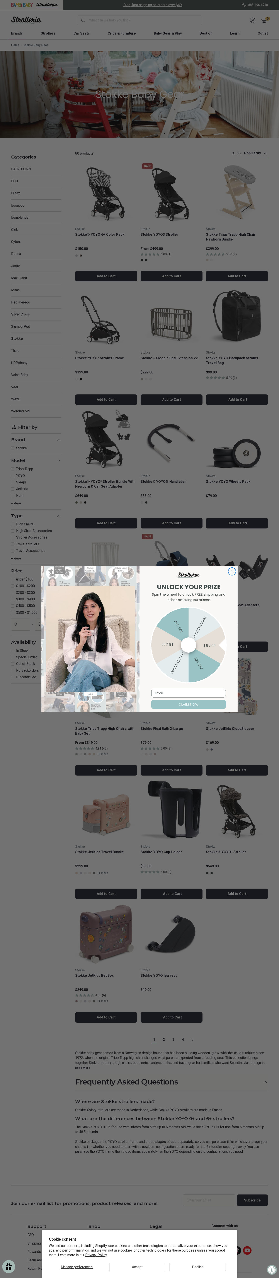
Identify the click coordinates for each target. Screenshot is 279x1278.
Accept (137, 1267)
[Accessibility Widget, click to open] (272, 1270)
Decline (198, 1267)
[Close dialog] (232, 571)
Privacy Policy (96, 1255)
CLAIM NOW (189, 704)
